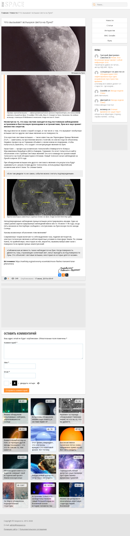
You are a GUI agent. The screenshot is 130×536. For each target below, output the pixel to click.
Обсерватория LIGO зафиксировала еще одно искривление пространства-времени (107, 78)
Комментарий (10, 342)
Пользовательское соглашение (33, 529)
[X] (66, 274)
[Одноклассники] (63, 274)
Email (7, 372)
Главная (4, 13)
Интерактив (109, 30)
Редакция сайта (10, 529)
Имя (6, 362)
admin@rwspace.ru (17, 525)
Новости (14, 13)
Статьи (110, 25)
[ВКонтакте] (59, 274)
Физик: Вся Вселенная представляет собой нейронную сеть (108, 60)
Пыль (109, 40)
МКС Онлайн (109, 35)
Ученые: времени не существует (110, 110)
